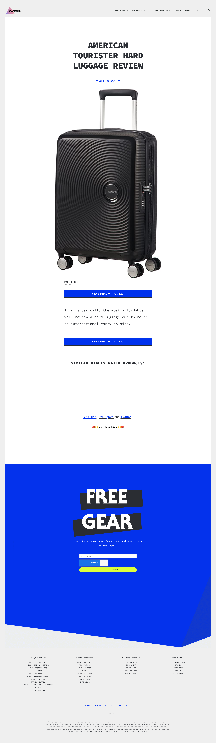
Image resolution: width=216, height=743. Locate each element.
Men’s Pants (131, 668)
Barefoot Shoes (131, 674)
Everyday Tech (85, 668)
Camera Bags (38, 688)
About (197, 10)
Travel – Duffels (38, 682)
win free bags (108, 426)
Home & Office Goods (177, 662)
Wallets (85, 671)
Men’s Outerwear (131, 671)
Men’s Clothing (183, 10)
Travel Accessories (85, 679)
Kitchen (177, 665)
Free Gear (125, 705)
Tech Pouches (84, 665)
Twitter (126, 416)
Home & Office (121, 10)
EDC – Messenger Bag (38, 668)
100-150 (68, 285)
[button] (209, 10)
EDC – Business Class (38, 674)
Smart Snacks (84, 682)
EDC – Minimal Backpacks (38, 665)
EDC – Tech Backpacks (38, 662)
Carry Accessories (162, 10)
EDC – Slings (38, 671)
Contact (110, 705)
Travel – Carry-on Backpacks (38, 676)
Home (87, 705)
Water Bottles (85, 676)
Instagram (106, 416)
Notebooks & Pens (85, 674)
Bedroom (177, 671)
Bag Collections (139, 10)
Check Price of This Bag (107, 293)
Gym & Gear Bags (38, 691)
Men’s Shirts (131, 665)
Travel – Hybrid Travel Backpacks (38, 685)
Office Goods (177, 674)
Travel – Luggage (38, 679)
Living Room (178, 668)
